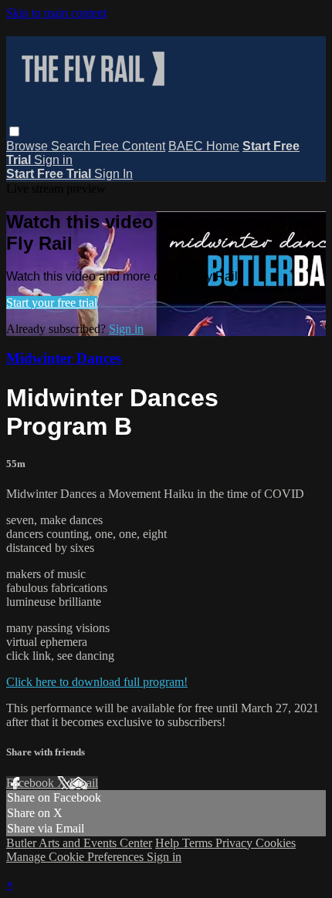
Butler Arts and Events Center (79, 842)
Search (72, 146)
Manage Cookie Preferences (76, 856)
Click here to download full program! (97, 681)
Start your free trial (51, 302)
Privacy (235, 842)
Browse (28, 146)
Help (168, 842)
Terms (198, 842)
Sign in (53, 159)
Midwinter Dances (63, 358)
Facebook (31, 782)
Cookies (276, 842)
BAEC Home (203, 146)
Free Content (129, 146)
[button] (14, 131)
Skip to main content (56, 12)
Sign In (113, 173)
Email (83, 782)
